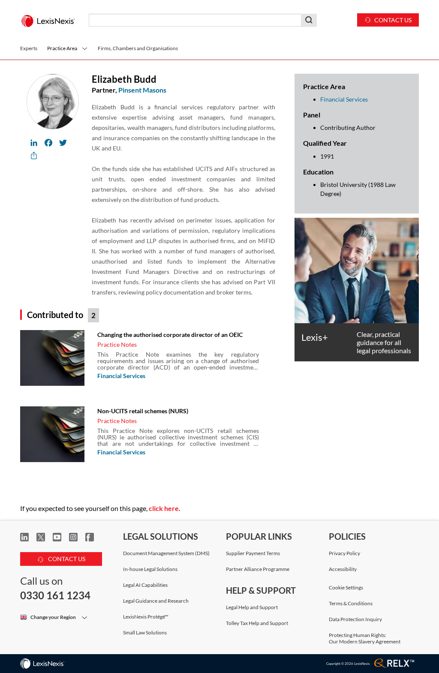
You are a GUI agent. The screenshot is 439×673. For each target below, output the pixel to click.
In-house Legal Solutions (150, 569)
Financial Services (121, 375)
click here (164, 508)
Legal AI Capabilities (145, 585)
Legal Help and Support (252, 607)
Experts (28, 48)
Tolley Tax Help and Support (257, 623)
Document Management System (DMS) (166, 553)
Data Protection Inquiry (355, 619)
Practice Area (62, 48)
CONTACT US (66, 558)
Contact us (393, 20)
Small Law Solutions (145, 632)
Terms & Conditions (351, 603)
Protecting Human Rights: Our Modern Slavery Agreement (364, 638)
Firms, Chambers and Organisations (138, 48)
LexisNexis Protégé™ (145, 616)
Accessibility (343, 569)
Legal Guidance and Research (156, 601)
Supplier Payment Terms (253, 553)
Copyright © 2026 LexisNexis (348, 663)
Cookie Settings (346, 588)
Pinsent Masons (142, 90)
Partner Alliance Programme (257, 569)
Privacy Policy (344, 553)
